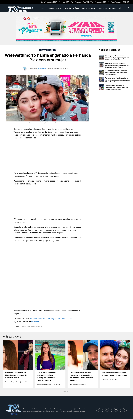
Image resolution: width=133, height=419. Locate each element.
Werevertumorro (37, 327)
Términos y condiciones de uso (63, 409)
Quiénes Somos (78, 409)
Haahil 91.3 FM (67, 2)
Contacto (87, 409)
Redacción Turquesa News (12, 382)
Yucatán (67, 8)
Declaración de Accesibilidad (44, 409)
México (76, 8)
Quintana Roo (53, 8)
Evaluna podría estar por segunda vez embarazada (51, 318)
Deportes (103, 8)
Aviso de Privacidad (29, 409)
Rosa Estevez (42, 68)
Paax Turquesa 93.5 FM (120, 2)
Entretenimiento (89, 8)
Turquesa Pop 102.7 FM (84, 2)
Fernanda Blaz (25, 327)
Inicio (43, 8)
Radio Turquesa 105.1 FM (50, 2)
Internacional (115, 8)
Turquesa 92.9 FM (102, 2)
